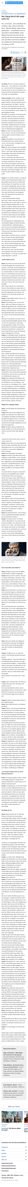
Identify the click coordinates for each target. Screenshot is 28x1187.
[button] (2, 3)
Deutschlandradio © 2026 (10, 1180)
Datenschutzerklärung (8, 1165)
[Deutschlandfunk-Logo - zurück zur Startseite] (14, 2)
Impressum (5, 1170)
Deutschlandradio (7, 1163)
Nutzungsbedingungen (9, 1168)
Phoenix (17, 1175)
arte (21, 1175)
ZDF (12, 1175)
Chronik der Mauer (7, 1178)
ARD (8, 1175)
